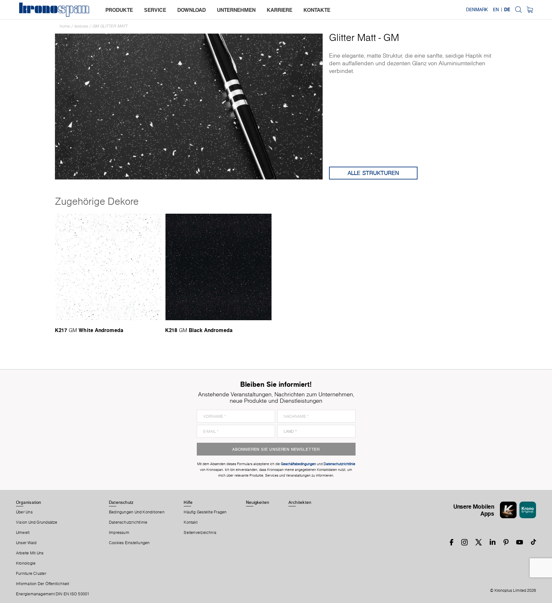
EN (496, 9)
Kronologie (25, 563)
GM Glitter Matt (110, 26)
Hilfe (188, 502)
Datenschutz (121, 502)
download (191, 10)
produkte (119, 10)
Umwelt (22, 532)
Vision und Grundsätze (36, 522)
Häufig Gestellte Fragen (205, 512)
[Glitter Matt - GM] (189, 106)
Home (65, 26)
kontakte (316, 10)
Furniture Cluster (31, 573)
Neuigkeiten (257, 502)
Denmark (477, 9)
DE (507, 9)
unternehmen (236, 10)
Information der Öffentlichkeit (42, 583)
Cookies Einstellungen (129, 542)
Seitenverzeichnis (200, 532)
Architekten (299, 502)
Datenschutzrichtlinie (128, 522)
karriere (279, 10)
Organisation (28, 502)
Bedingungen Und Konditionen (137, 512)
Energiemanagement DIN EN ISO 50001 (52, 594)
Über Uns (24, 512)
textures (81, 26)
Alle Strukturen (373, 173)
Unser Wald (26, 542)
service (155, 10)
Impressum (119, 532)
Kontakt (190, 522)
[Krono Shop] (530, 9)
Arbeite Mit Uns (29, 553)
